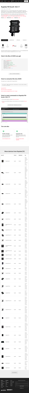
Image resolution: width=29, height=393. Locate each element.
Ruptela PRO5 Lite (8, 356)
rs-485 (26, 302)
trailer (25, 177)
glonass (26, 183)
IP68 (25, 205)
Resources (7, 380)
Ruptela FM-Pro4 (8, 286)
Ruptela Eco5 (7, 172)
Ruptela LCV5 (7, 335)
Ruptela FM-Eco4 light (8, 240)
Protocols (7, 386)
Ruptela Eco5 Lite (8, 193)
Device (2, 155)
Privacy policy (12, 382)
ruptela (5, 17)
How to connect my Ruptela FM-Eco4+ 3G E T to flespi (9, 91)
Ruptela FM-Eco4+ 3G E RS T (9, 225)
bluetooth (26, 159)
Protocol (15, 155)
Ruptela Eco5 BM (8, 184)
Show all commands (16, 99)
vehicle (26, 178)
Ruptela (12, 17)
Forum (6, 384)
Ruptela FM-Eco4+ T (8, 268)
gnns (25, 203)
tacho (25, 303)
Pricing (11, 380)
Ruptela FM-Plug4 (8, 273)
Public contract (12, 381)
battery (26, 158)
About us (11, 384)
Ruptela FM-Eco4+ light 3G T (9, 251)
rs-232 (25, 225)
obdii (25, 273)
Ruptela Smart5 (8, 363)
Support (11, 383)
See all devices (14, 372)
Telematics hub (3, 381)
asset (25, 157)
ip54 (25, 174)
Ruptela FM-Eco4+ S (8, 263)
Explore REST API (3, 88)
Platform (2, 380)
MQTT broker (2, 386)
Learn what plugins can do (6, 138)
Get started (26, 1)
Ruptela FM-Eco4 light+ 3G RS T (9, 246)
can (25, 278)
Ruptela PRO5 (7, 348)
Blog (6, 381)
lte (25, 161)
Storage (2, 387)
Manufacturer (20, 155)
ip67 (25, 230)
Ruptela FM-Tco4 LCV (8, 309)
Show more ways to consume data (6, 89)
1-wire (25, 223)
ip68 (25, 160)
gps (25, 173)
